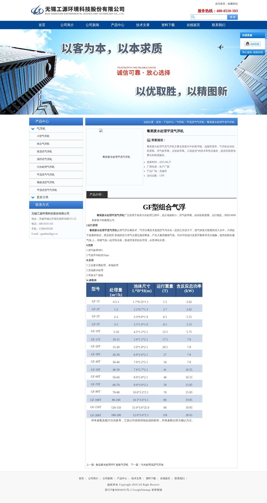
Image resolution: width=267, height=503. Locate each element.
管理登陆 (156, 489)
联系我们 (180, 478)
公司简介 (93, 478)
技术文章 (136, 478)
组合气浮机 (43, 143)
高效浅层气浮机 (45, 182)
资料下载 (151, 478)
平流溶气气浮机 (45, 174)
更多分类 (42, 197)
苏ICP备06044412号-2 (118, 489)
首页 (158, 122)
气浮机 (180, 122)
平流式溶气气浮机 (47, 190)
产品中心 (169, 122)
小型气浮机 (43, 136)
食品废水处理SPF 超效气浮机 (112, 464)
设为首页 (220, 3)
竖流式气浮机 (44, 151)
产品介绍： (97, 194)
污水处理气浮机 (45, 166)
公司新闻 (108, 478)
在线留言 (165, 478)
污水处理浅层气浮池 (152, 464)
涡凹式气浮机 (44, 159)
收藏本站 (233, 3)
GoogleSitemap (142, 489)
